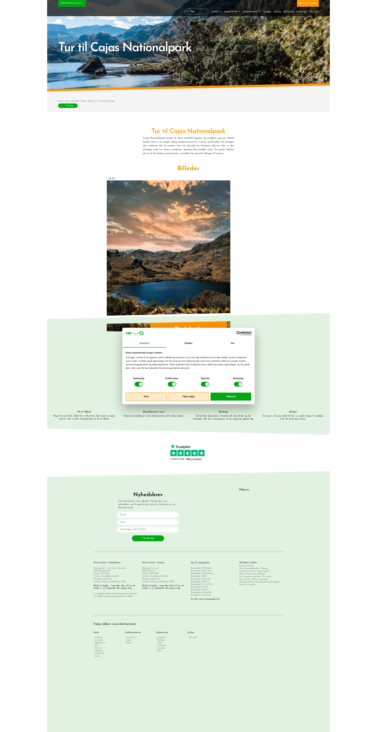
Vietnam (98, 648)
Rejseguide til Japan (199, 589)
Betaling (288, 12)
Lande (215, 12)
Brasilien (161, 640)
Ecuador (83, 101)
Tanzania (193, 637)
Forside (60, 101)
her (93, 416)
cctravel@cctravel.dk (109, 576)
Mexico (129, 643)
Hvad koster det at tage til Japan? (254, 571)
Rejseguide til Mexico (200, 581)
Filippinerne (100, 643)
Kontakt (302, 12)
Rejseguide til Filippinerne (202, 573)
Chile (159, 643)
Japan (97, 656)
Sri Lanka (99, 640)
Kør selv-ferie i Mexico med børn (253, 579)
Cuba (128, 640)
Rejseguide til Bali (198, 576)
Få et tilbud (309, 4)
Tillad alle (231, 396)
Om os (277, 12)
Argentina (161, 637)
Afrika (190, 632)
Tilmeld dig (148, 538)
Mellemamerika (133, 632)
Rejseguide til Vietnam (201, 579)
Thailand (99, 637)
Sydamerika (75, 101)
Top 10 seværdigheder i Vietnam (253, 568)
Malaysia (99, 651)
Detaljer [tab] (189, 343)
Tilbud (267, 12)
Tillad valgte (188, 396)
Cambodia (99, 653)
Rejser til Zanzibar (247, 584)
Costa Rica (131, 637)
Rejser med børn (246, 566)
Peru (159, 651)
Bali (96, 645)
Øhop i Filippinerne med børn (252, 574)
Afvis (146, 396)
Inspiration (250, 12)
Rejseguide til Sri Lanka (201, 571)
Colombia (161, 645)
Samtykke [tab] (144, 343)
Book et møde (101, 586)
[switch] (172, 384)
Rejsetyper (230, 12)
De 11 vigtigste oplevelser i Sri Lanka (255, 576)
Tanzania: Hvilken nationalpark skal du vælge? (259, 582)
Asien (96, 632)
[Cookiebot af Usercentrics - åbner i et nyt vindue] (239, 333)
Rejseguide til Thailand (201, 568)
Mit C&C (314, 12)
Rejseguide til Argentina (201, 592)
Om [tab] (232, 343)
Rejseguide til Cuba (199, 587)
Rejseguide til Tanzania (201, 595)
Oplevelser (91, 101)
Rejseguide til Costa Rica (202, 584)
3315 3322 (105, 573)
